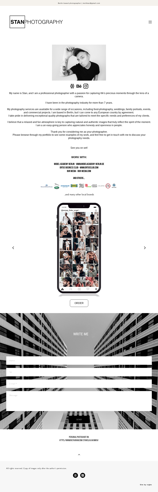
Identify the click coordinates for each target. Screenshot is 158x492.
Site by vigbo (146, 485)
